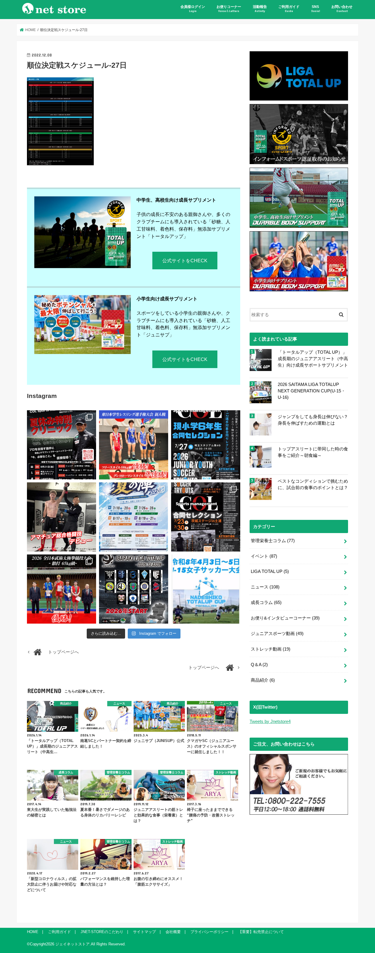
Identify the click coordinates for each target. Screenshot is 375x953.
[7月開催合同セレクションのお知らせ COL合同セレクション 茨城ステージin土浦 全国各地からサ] (205, 517)
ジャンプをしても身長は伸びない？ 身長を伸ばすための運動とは (313, 420)
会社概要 (173, 932)
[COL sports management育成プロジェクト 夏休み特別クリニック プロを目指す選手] (61, 444)
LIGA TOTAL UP (270, 571)
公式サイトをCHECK (184, 260)
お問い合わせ (341, 9)
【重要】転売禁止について (261, 932)
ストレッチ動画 (270, 649)
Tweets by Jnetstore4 (270, 721)
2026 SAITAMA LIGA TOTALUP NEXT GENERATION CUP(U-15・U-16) (311, 391)
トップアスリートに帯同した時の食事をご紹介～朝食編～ (313, 452)
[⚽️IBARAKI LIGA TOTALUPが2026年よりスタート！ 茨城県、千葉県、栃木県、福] (133, 589)
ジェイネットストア (72, 944)
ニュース (265, 587)
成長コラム (266, 602)
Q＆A (259, 664)
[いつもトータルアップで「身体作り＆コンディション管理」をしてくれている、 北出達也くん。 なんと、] (61, 517)
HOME (32, 932)
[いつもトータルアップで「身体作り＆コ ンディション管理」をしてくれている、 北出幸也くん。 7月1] (133, 444)
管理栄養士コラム (273, 540)
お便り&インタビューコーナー (285, 618)
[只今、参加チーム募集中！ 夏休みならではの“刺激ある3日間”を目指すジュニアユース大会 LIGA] (133, 517)
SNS (315, 9)
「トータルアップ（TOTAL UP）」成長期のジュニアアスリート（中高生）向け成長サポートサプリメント (313, 358)
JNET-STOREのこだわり (102, 932)
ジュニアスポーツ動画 (277, 633)
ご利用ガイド (288, 9)
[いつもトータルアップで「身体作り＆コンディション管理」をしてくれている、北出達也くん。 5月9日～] (61, 589)
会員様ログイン (192, 9)
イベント (264, 556)
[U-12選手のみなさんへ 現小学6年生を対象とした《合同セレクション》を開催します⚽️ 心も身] (205, 444)
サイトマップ (144, 932)
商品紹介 (263, 680)
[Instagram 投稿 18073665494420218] (205, 589)
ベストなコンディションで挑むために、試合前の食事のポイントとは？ (313, 484)
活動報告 (260, 9)
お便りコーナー (229, 9)
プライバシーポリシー (209, 932)
